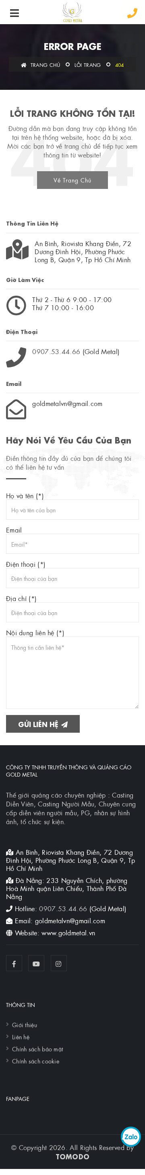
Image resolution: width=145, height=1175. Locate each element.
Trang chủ (44, 64)
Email (14, 530)
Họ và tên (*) (25, 495)
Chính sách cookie (35, 1060)
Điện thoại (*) (26, 564)
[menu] (14, 13)
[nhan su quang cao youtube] (36, 963)
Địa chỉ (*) (21, 598)
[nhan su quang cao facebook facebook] (14, 963)
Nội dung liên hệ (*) (35, 632)
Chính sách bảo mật (37, 1048)
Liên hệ (20, 1036)
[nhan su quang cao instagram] (59, 963)
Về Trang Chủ (72, 179)
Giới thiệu (24, 1024)
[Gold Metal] (72, 12)
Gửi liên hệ (39, 723)
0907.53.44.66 (56, 351)
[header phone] (132, 13)
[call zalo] (131, 1137)
